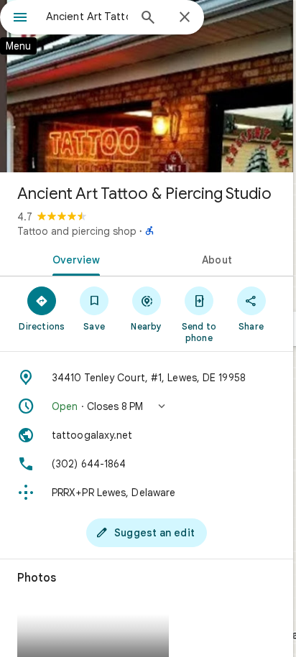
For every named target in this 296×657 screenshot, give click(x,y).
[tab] (73, 258)
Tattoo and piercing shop (77, 231)
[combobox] (87, 16)
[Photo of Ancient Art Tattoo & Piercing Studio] (146, 86)
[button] (146, 406)
